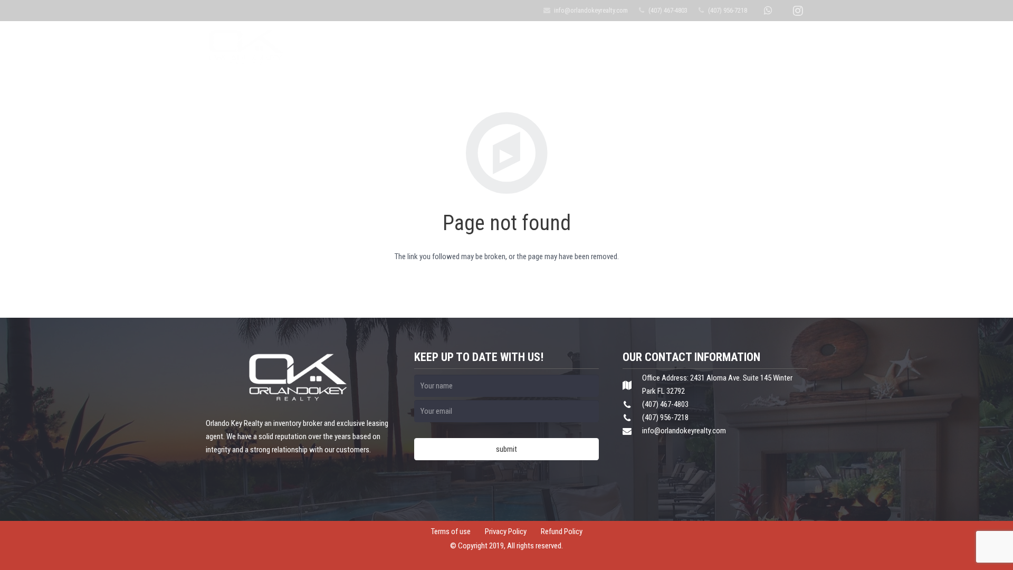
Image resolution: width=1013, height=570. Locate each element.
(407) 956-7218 (727, 10)
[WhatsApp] (767, 10)
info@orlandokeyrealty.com (591, 10)
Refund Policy (561, 531)
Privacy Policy (506, 531)
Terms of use (451, 531)
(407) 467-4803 (667, 10)
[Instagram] (797, 10)
